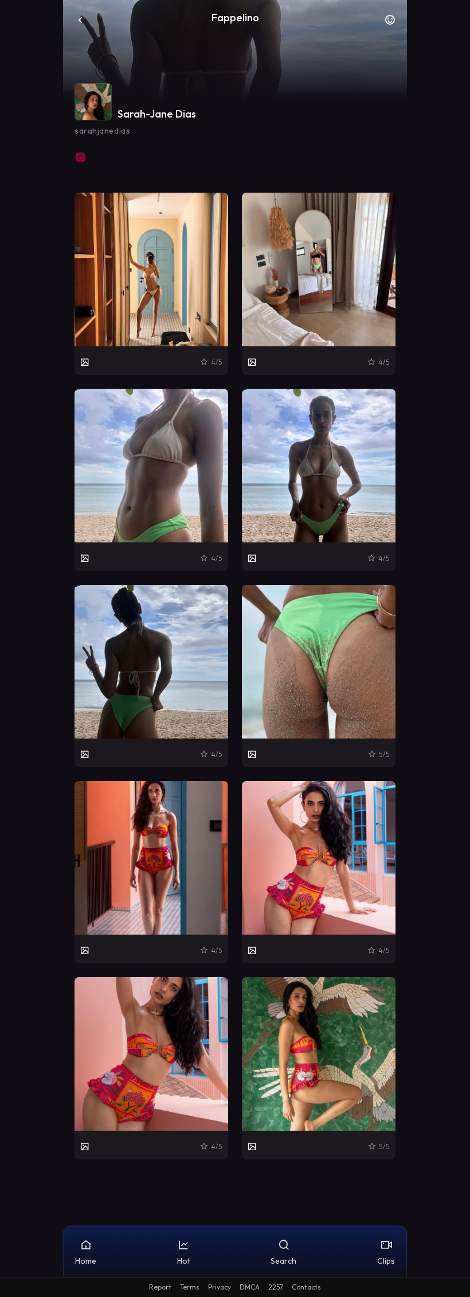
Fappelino (235, 17)
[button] (389, 23)
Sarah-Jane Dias (156, 113)
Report (160, 1287)
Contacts (306, 1287)
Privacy (219, 1287)
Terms (189, 1287)
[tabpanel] (235, 676)
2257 (275, 1287)
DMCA (250, 1287)
